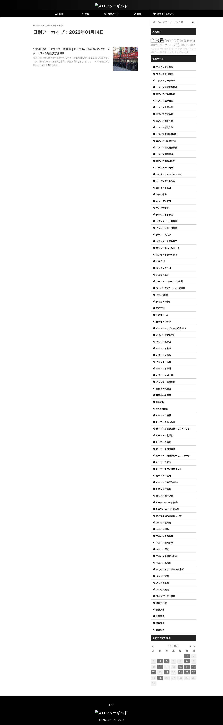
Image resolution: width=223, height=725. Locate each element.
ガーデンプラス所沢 (165, 181)
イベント (192, 48)
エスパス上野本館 (164, 107)
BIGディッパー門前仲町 (167, 509)
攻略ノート (113, 13)
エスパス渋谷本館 (164, 120)
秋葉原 (163, 52)
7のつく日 (184, 52)
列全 (182, 45)
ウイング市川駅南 (164, 74)
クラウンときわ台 (164, 214)
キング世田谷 (162, 207)
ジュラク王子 (162, 274)
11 (160, 666)
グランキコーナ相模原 (166, 221)
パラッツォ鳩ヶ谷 (164, 375)
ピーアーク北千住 (164, 435)
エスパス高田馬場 (164, 154)
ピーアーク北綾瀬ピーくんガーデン (173, 428)
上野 (176, 52)
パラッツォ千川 (163, 368)
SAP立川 (160, 261)
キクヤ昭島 (161, 194)
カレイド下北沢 (163, 187)
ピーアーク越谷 (163, 442)
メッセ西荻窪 (162, 576)
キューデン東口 (163, 201)
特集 (138, 13)
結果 (60, 13)
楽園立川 (160, 623)
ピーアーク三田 (163, 475)
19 (166, 672)
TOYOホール (162, 315)
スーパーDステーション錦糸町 (170, 288)
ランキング (176, 48)
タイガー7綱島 (163, 301)
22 (187, 672)
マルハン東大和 (163, 562)
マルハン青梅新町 (164, 536)
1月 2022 (173, 646)
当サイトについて (165, 13)
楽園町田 (160, 629)
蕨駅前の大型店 (163, 395)
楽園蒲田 (160, 616)
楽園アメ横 (161, 603)
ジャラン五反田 (163, 268)
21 (180, 672)
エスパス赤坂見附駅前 (166, 87)
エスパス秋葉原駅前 (165, 94)
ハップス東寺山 (163, 341)
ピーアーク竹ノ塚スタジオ (169, 469)
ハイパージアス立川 (165, 335)
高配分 (155, 45)
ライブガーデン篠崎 (165, 596)
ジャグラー (165, 45)
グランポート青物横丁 (166, 241)
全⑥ (176, 45)
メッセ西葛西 (162, 582)
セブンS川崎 (162, 294)
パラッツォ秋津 (163, 348)
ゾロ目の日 (165, 48)
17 (153, 672)
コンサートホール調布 (166, 254)
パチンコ (155, 48)
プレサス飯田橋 (163, 522)
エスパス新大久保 (164, 127)
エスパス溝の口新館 (165, 161)
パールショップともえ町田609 (171, 328)
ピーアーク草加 (163, 462)
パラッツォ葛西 (163, 355)
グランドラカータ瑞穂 (166, 228)
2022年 (46, 25)
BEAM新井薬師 (163, 489)
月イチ (170, 52)
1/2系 (176, 41)
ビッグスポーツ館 (164, 495)
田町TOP (160, 308)
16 (193, 666)
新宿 (183, 40)
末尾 (185, 48)
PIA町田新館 (162, 408)
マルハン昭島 (162, 529)
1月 (54, 25)
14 (180, 666)
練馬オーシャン (163, 321)
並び (168, 41)
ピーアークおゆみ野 (165, 422)
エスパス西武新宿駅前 (166, 147)
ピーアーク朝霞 (163, 415)
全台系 (157, 40)
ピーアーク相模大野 (165, 449)
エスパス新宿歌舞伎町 (166, 134)
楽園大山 (160, 609)
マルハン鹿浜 (162, 549)
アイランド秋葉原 (164, 67)
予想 (86, 13)
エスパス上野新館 (164, 100)
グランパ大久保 (163, 234)
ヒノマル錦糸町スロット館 (169, 515)
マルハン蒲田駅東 (164, 542)
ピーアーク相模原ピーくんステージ (173, 455)
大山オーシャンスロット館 (169, 174)
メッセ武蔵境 (162, 589)
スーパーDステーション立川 (169, 281)
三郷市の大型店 (163, 388)
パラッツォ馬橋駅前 (165, 382)
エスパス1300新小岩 (166, 140)
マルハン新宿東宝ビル (166, 556)
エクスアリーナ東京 (165, 80)
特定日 (191, 40)
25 (160, 677)
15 (187, 666)
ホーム (111, 704)
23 (193, 672)
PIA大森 (160, 402)
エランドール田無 (164, 167)
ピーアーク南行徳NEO (167, 482)
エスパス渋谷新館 (164, 114)
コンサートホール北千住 (167, 248)
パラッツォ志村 (163, 361)
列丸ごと (155, 52)
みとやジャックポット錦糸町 (170, 569)
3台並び (190, 45)
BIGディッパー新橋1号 (167, 502)
